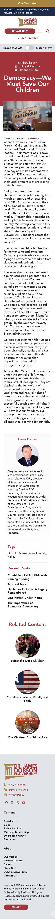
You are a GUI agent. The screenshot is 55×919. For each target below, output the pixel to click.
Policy (11, 557)
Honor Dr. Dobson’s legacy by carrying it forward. (26, 11)
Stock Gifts (10, 868)
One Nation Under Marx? (25, 598)
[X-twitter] (18, 802)
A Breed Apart (17, 584)
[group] (27, 11)
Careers (8, 864)
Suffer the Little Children (27, 661)
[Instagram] (12, 802)
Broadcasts (10, 821)
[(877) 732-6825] (18, 38)
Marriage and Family (32, 553)
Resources (9, 839)
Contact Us (10, 875)
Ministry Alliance (13, 860)
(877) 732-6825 (29, 37)
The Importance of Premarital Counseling (23, 604)
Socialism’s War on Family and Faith (27, 699)
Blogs (7, 824)
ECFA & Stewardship (16, 871)
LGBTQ (12, 553)
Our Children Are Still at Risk (27, 737)
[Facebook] (6, 802)
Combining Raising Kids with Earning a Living (27, 577)
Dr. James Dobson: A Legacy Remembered (27, 590)
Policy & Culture (29, 66)
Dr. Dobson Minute (15, 835)
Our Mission (10, 856)
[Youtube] (23, 802)
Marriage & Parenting (16, 832)
